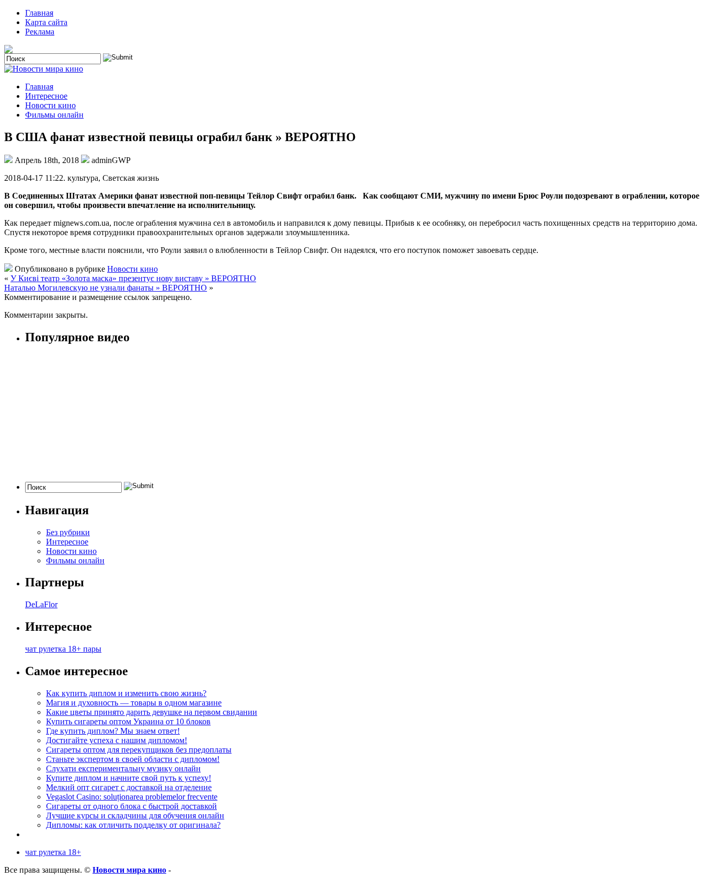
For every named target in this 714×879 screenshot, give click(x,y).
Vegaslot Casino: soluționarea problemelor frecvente (131, 796)
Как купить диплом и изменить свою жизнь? (126, 693)
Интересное (46, 95)
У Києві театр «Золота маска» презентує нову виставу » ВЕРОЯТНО (133, 278)
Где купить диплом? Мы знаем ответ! (113, 730)
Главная (39, 12)
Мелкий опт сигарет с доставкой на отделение (129, 787)
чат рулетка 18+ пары (63, 648)
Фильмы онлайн (54, 114)
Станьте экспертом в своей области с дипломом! (133, 759)
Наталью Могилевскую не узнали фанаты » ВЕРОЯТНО (105, 287)
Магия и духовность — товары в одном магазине (134, 702)
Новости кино (50, 105)
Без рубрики (68, 532)
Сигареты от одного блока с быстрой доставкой (131, 806)
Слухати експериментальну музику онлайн (123, 768)
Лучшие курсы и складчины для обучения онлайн (135, 815)
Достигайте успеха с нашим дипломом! (116, 740)
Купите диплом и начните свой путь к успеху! (128, 777)
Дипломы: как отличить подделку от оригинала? (133, 824)
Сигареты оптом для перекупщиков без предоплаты (139, 749)
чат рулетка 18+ (53, 852)
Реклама (39, 31)
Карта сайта (46, 22)
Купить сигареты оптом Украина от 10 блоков (128, 721)
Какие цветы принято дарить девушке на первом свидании (151, 712)
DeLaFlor (41, 604)
